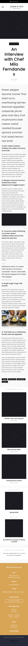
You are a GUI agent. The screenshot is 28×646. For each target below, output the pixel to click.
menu (5, 381)
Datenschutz (14, 627)
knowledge (21, 379)
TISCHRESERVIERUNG (14, 601)
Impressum (14, 625)
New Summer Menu (14, 450)
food (5, 379)
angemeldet (12, 553)
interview (14, 44)
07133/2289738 (14, 1)
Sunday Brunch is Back (14, 481)
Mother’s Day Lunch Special (14, 418)
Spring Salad (14, 512)
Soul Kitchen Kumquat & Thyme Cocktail (14, 541)
